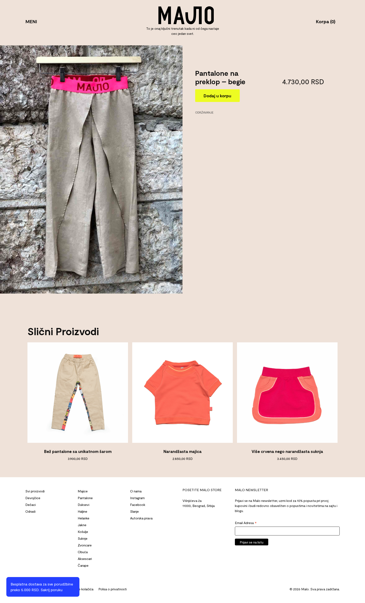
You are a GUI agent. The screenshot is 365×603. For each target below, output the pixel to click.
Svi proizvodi (35, 491)
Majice (83, 491)
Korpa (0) (325, 21)
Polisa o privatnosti (112, 589)
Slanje (134, 511)
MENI (31, 21)
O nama (136, 491)
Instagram (137, 498)
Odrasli (30, 511)
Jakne (82, 525)
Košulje (83, 532)
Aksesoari (85, 559)
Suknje (82, 538)
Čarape (83, 565)
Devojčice (32, 498)
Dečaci (30, 505)
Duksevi (83, 505)
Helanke (83, 518)
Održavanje (204, 112)
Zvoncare (85, 545)
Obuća (83, 552)
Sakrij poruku (52, 589)
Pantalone (85, 498)
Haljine (82, 511)
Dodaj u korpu (217, 95)
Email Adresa (246, 523)
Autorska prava (141, 518)
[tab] (206, 112)
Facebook (137, 505)
